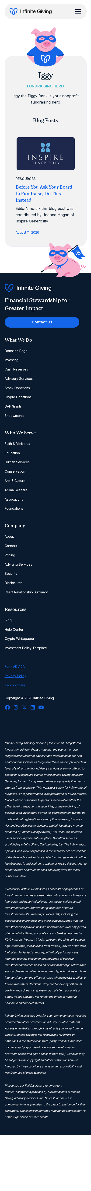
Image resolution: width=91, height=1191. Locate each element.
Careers (11, 546)
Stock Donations (17, 388)
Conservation (15, 471)
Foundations (14, 508)
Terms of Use (15, 685)
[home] (31, 11)
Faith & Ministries (17, 444)
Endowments (14, 416)
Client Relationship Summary (26, 592)
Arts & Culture (15, 481)
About (9, 536)
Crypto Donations (18, 397)
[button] (77, 11)
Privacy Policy (15, 676)
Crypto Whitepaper (19, 639)
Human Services (17, 462)
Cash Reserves (16, 369)
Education (12, 453)
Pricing (10, 555)
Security (11, 573)
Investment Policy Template (26, 648)
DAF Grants (13, 406)
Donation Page (16, 351)
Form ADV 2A (15, 666)
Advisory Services (19, 379)
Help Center (14, 629)
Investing (11, 360)
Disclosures (13, 583)
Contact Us (42, 322)
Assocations (14, 499)
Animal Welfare (16, 490)
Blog (8, 620)
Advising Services (18, 564)
